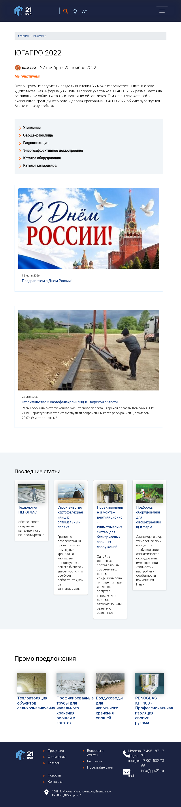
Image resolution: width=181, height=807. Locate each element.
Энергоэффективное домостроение (53, 150)
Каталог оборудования (42, 158)
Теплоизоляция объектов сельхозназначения (36, 702)
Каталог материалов (40, 165)
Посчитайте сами (100, 767)
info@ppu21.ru (152, 771)
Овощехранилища (38, 135)
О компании (57, 757)
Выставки (94, 761)
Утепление (32, 127)
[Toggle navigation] (162, 10)
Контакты (55, 782)
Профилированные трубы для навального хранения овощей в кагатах (75, 710)
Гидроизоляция (35, 143)
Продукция (56, 751)
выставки (39, 36)
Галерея (54, 763)
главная (23, 36)
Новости (54, 775)
